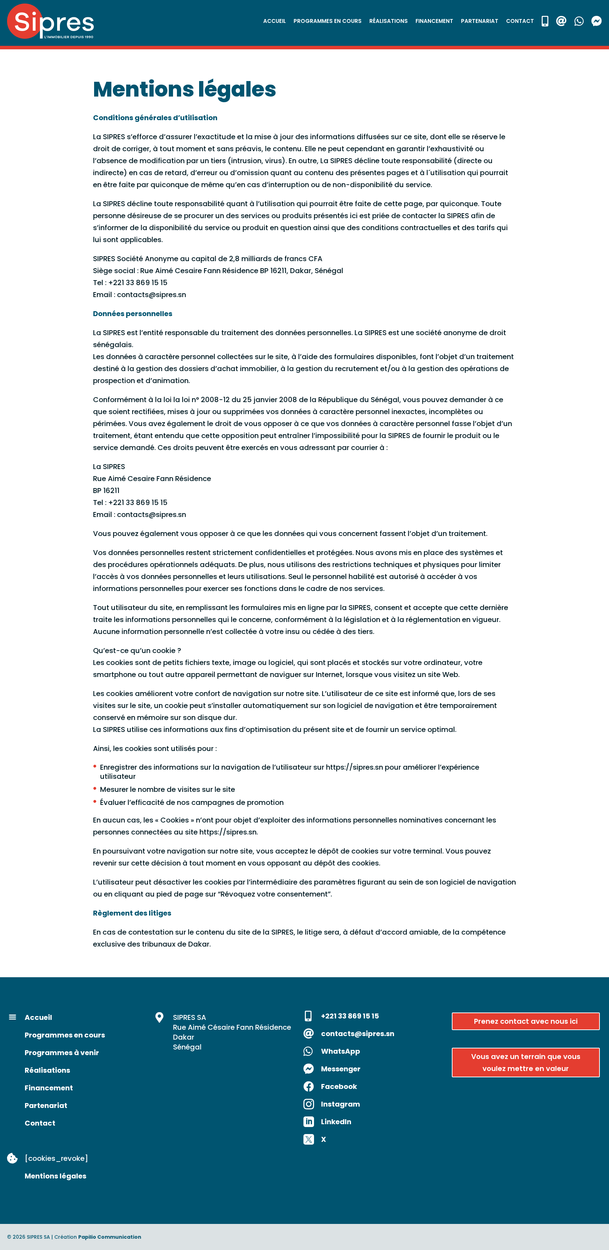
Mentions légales (55, 1176)
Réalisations (47, 1070)
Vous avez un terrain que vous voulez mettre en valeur (525, 1062)
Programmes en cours (328, 21)
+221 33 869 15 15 (350, 1016)
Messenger (341, 1069)
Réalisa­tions (388, 21)
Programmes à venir (62, 1053)
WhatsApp (340, 1051)
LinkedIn (336, 1122)
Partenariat (479, 21)
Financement (49, 1088)
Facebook (339, 1086)
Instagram (340, 1104)
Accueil (274, 21)
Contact (520, 21)
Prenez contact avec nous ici (526, 1021)
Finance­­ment (434, 21)
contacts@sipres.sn (357, 1034)
